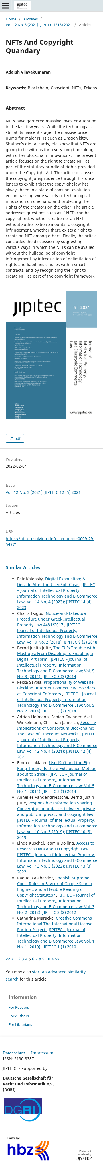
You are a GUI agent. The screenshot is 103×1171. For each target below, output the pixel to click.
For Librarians (20, 1024)
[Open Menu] (5, 5)
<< (8, 959)
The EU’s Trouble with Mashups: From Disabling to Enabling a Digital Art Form (56, 653)
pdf (17, 438)
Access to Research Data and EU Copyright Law (55, 846)
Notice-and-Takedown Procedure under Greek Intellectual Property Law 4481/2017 (52, 618)
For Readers (19, 1007)
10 (48, 959)
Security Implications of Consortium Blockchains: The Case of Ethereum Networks (56, 728)
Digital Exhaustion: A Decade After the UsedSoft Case (51, 581)
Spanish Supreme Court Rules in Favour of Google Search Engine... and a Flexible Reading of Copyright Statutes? (54, 886)
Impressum (42, 1053)
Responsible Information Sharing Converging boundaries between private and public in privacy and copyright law (56, 808)
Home (11, 19)
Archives (30, 19)
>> (57, 959)
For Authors (19, 1015)
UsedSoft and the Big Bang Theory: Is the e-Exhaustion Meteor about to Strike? (56, 768)
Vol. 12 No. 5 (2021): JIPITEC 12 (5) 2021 (39, 24)
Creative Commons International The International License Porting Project (54, 923)
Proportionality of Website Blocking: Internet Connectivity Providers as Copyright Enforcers (56, 687)
